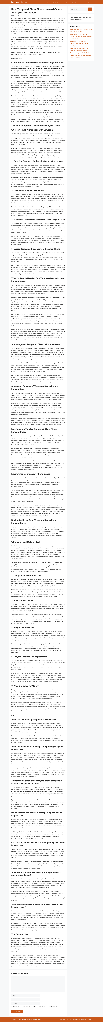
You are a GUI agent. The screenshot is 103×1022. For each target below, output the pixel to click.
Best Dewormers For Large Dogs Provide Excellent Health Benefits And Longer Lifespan (81, 36)
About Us (62, 1019)
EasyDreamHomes (19, 2)
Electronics (55, 2)
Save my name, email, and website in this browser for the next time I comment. (35, 1006)
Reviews (88, 2)
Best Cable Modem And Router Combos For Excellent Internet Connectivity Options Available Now (80, 51)
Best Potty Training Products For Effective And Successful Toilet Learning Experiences (79, 43)
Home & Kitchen (65, 2)
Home (48, 2)
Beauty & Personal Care (77, 2)
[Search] (90, 9)
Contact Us (69, 1019)
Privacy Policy (76, 1019)
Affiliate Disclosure (86, 1019)
